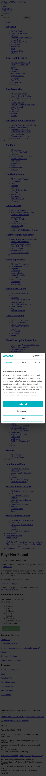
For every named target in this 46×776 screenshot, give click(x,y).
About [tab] (37, 363)
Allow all (23, 404)
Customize (21, 411)
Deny (23, 418)
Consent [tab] (8, 363)
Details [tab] (23, 363)
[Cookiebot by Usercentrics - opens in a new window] (32, 356)
